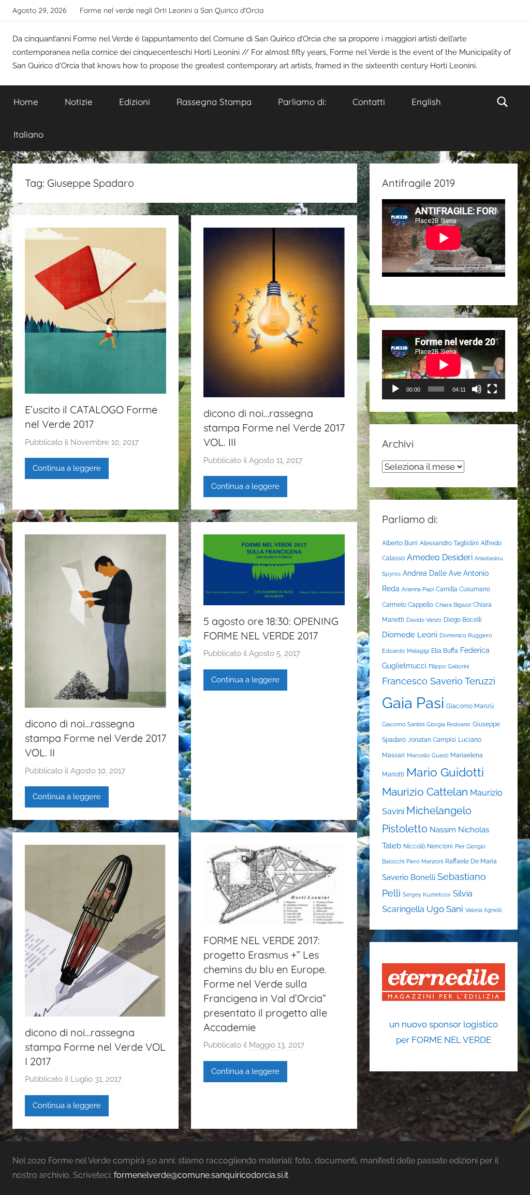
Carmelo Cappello (407, 604)
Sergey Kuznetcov (427, 894)
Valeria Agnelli (483, 910)
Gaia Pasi (413, 703)
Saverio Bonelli (408, 877)
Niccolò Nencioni (428, 846)
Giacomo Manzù (470, 706)
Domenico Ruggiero (465, 635)
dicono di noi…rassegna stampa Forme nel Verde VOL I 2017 (95, 1047)
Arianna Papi (418, 589)
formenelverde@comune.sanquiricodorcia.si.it (201, 1175)
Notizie (79, 101)
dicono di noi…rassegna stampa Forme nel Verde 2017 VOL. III (274, 428)
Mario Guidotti (445, 772)
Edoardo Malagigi (405, 651)
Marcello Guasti (427, 755)
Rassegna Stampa (214, 101)
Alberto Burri (400, 543)
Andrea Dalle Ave (432, 573)
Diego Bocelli (463, 619)
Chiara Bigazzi (453, 605)
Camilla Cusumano (463, 589)
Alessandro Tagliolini (449, 543)
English (426, 101)
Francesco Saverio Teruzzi (438, 681)
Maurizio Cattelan (425, 791)
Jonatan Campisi (432, 739)
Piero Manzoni (424, 861)
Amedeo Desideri (440, 557)
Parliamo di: (302, 101)
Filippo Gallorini (449, 666)
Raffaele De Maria (471, 861)
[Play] (395, 389)
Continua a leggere (67, 468)
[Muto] (477, 389)
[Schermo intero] (492, 389)
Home (25, 101)
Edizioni (134, 101)
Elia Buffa (444, 650)
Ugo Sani (444, 909)
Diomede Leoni (409, 634)
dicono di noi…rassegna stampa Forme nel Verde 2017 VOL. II (95, 738)
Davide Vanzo (423, 620)
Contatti (368, 101)
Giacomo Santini (403, 724)
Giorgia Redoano (448, 724)
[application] (443, 364)
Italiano (28, 134)
